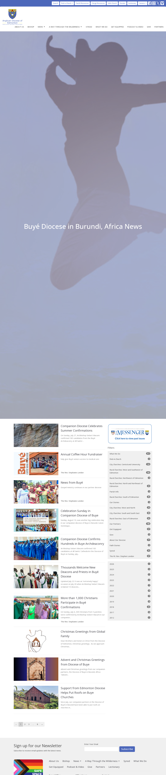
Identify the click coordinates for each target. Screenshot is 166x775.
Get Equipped (117, 27)
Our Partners (129, 524)
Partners (159, 27)
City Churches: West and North (129, 507)
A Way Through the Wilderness (64, 27)
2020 (129, 596)
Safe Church (112, 3)
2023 (129, 580)
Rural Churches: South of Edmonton (129, 497)
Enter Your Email (91, 744)
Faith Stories (129, 545)
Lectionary (132, 3)
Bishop (31, 27)
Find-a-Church (66, 3)
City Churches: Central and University (129, 464)
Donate (122, 3)
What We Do (101, 27)
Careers (142, 3)
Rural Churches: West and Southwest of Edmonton (129, 471)
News (40, 27)
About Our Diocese (129, 540)
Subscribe (127, 749)
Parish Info (129, 491)
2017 (129, 612)
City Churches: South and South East (129, 513)
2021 (129, 590)
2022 (129, 585)
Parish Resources (82, 3)
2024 (129, 574)
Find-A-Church (129, 459)
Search (55, 3)
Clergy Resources (98, 3)
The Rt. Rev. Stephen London (129, 556)
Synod (89, 27)
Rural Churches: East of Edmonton (129, 518)
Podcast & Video (135, 27)
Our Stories (129, 502)
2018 (129, 607)
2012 (129, 617)
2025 (129, 569)
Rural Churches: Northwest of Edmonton (129, 478)
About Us (19, 27)
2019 (129, 601)
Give (149, 27)
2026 (129, 564)
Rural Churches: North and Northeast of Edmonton (129, 484)
